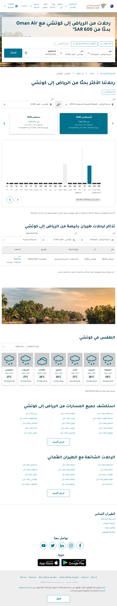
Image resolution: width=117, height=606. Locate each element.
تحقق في (60, 6)
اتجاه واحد (107, 44)
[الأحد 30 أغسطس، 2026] (89, 175)
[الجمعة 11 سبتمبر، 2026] (31, 183)
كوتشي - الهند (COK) (74, 55)
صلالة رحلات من (106, 428)
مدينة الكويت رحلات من (103, 419)
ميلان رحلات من (30, 433)
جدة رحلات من (31, 428)
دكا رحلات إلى (107, 484)
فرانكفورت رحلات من (28, 419)
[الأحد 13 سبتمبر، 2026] (21, 183)
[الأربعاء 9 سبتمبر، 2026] (41, 183)
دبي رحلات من (31, 414)
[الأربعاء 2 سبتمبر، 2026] (75, 183)
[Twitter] (52, 545)
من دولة (23, 577)
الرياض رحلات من (30, 423)
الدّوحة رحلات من (68, 414)
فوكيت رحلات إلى (105, 475)
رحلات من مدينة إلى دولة (48, 577)
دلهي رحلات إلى (31, 475)
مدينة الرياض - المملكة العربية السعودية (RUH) (101, 55)
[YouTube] (43, 545)
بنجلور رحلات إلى (68, 484)
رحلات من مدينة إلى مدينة (69, 577)
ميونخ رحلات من (106, 433)
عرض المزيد (58, 442)
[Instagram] (71, 545)
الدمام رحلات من (106, 423)
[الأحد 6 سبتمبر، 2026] (55, 183)
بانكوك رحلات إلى (30, 470)
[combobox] (89, 104)
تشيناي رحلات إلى (29, 465)
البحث (13, 53)
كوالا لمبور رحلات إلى (104, 480)
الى (81, 51)
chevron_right (4, 123)
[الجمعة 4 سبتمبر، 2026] (65, 174)
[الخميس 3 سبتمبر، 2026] (70, 183)
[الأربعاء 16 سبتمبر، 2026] (7, 183)
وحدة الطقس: (32, 347)
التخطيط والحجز (71, 6)
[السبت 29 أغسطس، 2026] (94, 183)
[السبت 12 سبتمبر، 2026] (26, 183)
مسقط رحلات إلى (105, 465)
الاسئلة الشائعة (108, 519)
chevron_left (112, 123)
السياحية (110, 92)
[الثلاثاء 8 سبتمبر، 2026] (46, 183)
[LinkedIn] (62, 545)
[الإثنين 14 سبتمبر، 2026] (16, 183)
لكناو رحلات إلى (106, 470)
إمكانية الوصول (108, 532)
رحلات (91, 74)
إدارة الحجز (45, 6)
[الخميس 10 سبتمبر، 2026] (36, 183)
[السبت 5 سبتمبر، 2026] (60, 183)
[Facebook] (80, 545)
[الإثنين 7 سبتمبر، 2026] (50, 183)
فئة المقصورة (32, 233)
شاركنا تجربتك (109, 524)
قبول (58, 598)
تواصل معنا (110, 528)
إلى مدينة (85, 577)
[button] (84, 44)
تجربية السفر (34, 6)
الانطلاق (52, 51)
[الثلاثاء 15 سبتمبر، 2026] (11, 183)
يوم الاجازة (52, 6)
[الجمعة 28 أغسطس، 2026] (99, 183)
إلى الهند (79, 74)
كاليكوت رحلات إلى (29, 484)
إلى (52, 99)
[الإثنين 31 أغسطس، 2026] (85, 183)
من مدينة (32, 577)
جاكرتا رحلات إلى (68, 475)
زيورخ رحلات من (68, 423)
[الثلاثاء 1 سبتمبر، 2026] (80, 183)
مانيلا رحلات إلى (68, 465)
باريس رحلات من (68, 428)
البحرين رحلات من (67, 433)
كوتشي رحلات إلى (29, 480)
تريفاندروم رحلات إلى (66, 470)
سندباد (24, 6)
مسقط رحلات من (105, 414)
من (110, 51)
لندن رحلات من (68, 419)
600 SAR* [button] (82, 30)
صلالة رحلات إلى (68, 480)
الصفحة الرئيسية (108, 74)
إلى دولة (94, 577)
